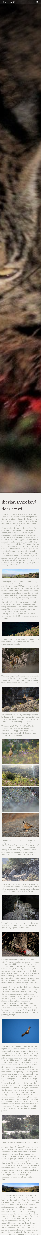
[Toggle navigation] (37, 2)
